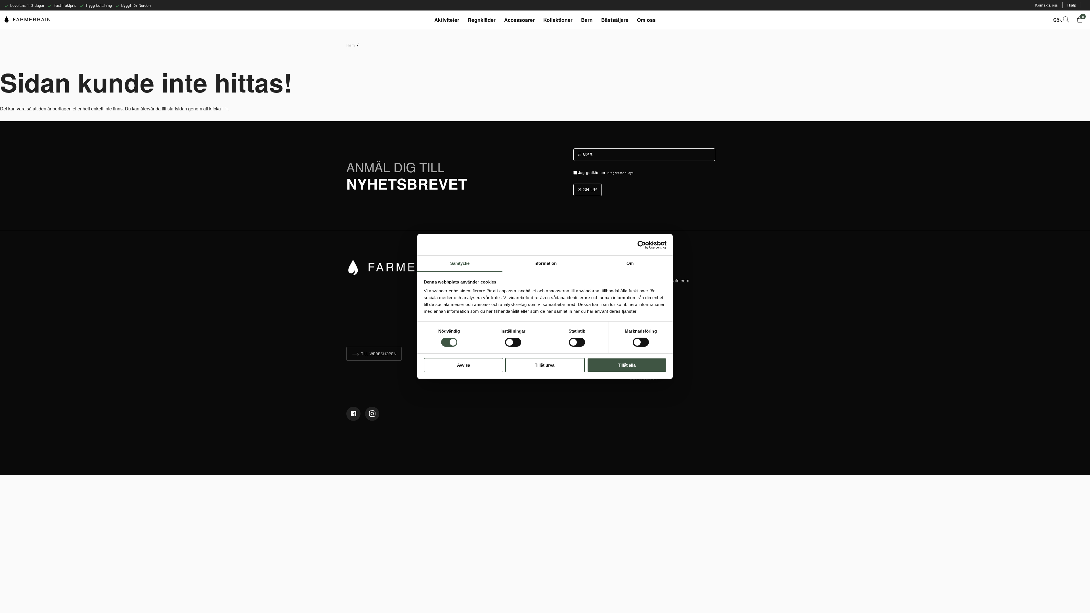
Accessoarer (519, 19)
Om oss (646, 19)
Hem (350, 45)
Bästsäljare (614, 19)
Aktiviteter (446, 19)
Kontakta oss (1046, 5)
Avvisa (463, 365)
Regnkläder (482, 19)
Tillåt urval (545, 365)
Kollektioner (558, 19)
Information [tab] (545, 263)
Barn (587, 19)
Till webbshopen (378, 353)
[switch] (513, 342)
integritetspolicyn (620, 173)
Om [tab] (630, 263)
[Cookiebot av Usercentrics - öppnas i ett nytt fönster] (641, 244)
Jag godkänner (606, 172)
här (225, 108)
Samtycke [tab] (460, 263)
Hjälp (1071, 5)
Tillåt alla (627, 365)
